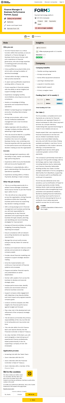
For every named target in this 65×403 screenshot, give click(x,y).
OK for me (31, 394)
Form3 (15, 14)
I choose (19, 394)
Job (28, 36)
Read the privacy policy (8, 389)
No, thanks (7, 394)
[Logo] (5, 2)
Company (38, 36)
